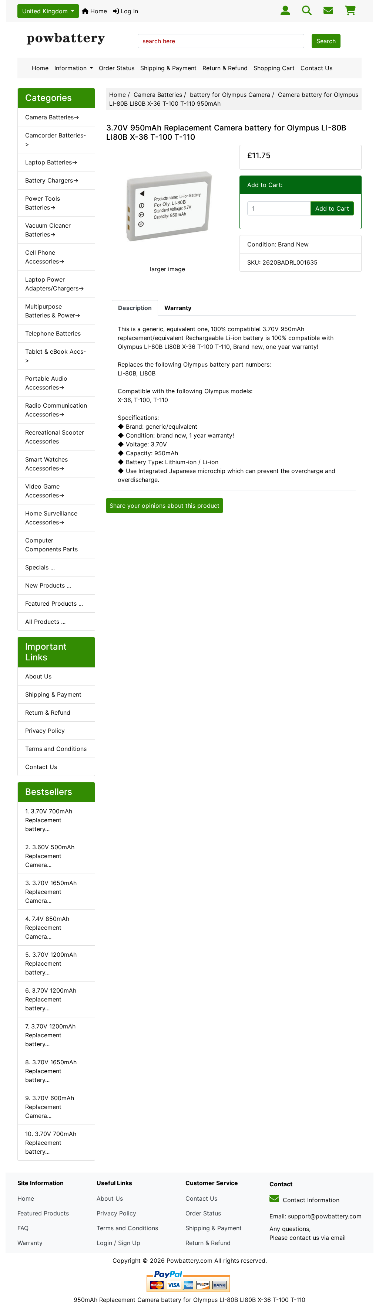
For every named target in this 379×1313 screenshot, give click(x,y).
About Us (38, 676)
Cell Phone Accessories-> (44, 257)
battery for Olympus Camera (230, 94)
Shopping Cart (274, 68)
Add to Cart (332, 208)
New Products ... (48, 585)
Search (326, 41)
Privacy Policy (45, 730)
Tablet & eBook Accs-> (55, 356)
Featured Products (43, 1213)
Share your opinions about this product (164, 505)
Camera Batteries (158, 94)
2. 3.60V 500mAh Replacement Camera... (49, 855)
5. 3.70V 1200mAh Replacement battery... (51, 963)
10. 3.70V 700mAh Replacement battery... (50, 1142)
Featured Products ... (54, 603)
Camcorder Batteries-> (55, 140)
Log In (128, 11)
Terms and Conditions (56, 748)
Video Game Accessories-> (44, 491)
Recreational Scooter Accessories (54, 437)
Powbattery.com (189, 1260)
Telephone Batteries (53, 333)
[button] (365, 1276)
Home (97, 11)
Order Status (116, 68)
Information (71, 68)
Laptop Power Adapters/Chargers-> (54, 284)
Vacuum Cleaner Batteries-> (48, 230)
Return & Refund (225, 68)
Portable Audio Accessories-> (46, 383)
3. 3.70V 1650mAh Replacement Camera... (51, 891)
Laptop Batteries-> (51, 162)
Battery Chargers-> (51, 180)
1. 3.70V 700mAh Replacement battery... (48, 820)
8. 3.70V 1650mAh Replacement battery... (51, 1071)
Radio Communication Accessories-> (56, 410)
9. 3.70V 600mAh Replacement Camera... (49, 1106)
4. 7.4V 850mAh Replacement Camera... (47, 927)
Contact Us (316, 68)
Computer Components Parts (51, 545)
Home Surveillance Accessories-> (51, 518)
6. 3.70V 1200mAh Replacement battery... (50, 999)
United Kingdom (46, 11)
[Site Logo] (75, 39)
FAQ (22, 1228)
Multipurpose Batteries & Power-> (52, 311)
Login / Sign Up (118, 1242)
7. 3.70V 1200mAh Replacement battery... (50, 1035)
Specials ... (40, 567)
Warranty (30, 1242)
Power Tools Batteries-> (42, 203)
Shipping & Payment (168, 68)
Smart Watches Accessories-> (46, 464)
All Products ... (45, 621)
